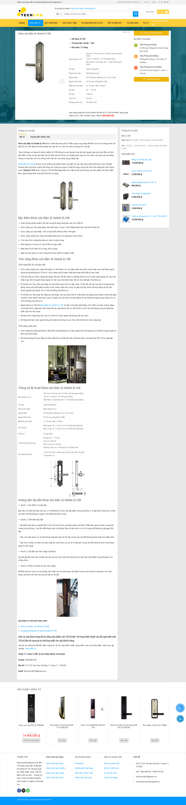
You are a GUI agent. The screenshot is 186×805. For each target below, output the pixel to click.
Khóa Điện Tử (35, 23)
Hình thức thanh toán (84, 773)
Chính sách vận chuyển (55, 768)
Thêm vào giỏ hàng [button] (31, 740)
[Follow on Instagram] (162, 2)
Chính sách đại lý (111, 777)
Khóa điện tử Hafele (26, 164)
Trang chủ (126, 32)
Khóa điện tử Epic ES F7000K (155, 725)
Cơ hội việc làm (110, 773)
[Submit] (135, 14)
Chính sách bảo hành (54, 777)
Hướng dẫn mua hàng (84, 768)
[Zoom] (62, 81)
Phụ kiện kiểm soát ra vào (91, 23)
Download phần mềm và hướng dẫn (128, 2)
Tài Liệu (146, 2)
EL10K (129, 146)
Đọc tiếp (62, 740)
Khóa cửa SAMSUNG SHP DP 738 (93, 726)
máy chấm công (76, 8)
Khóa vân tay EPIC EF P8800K (31, 725)
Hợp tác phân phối (111, 763)
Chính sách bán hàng (54, 763)
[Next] (169, 719)
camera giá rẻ (89, 8)
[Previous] (17, 719)
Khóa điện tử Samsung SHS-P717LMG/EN (62, 726)
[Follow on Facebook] (159, 2)
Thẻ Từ (145, 23)
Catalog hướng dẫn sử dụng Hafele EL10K (39, 631)
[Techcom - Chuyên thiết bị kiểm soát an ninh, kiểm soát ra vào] (34, 12)
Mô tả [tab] (22, 137)
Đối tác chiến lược (111, 768)
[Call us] (28, 791)
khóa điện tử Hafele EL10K (51, 305)
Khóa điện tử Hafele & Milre (152, 140)
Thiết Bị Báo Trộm (69, 23)
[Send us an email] (167, 2)
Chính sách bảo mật (83, 777)
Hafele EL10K (140, 146)
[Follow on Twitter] (165, 2)
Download (79, 763)
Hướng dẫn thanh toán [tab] (40, 137)
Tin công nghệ (132, 23)
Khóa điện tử (30, 648)
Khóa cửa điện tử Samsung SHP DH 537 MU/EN (123, 726)
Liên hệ (154, 2)
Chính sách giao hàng (55, 773)
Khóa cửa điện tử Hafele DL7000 (35, 626)
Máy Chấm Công (51, 23)
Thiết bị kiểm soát (114, 23)
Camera (22, 23)
